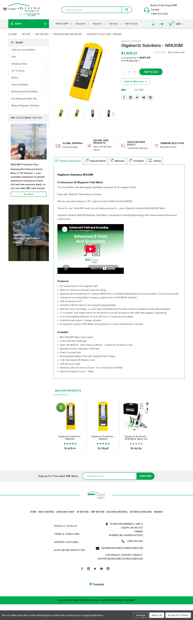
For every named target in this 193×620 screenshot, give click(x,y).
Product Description (70, 160)
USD (178, 24)
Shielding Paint (65, 512)
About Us (98, 23)
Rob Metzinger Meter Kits (24, 98)
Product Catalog (65, 526)
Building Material (117, 512)
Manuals (119, 160)
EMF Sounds (131, 23)
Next (112, 114)
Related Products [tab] (68, 390)
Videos (157, 160)
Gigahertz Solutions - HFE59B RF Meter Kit (136, 437)
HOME (33, 512)
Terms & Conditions (67, 534)
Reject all (157, 615)
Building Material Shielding (24, 91)
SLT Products (18, 70)
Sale (13, 56)
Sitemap (130, 600)
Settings (141, 615)
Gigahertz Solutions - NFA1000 (70, 437)
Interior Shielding (19, 84)
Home (14, 34)
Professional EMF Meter (68, 34)
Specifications (98, 160)
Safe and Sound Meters (23, 49)
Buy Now (28, 194)
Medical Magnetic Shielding (25, 105)
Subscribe (145, 476)
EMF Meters (42, 34)
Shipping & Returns (66, 542)
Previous (56, 114)
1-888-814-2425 (135, 541)
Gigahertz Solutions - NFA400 (103, 437)
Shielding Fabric (19, 63)
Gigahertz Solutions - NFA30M (104, 34)
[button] (136, 59)
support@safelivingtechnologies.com (120, 558)
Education (81, 23)
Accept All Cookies (178, 615)
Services (114, 23)
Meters (26, 34)
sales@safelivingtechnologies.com (122, 548)
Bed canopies (46, 512)
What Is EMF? (62, 23)
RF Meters (83, 512)
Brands (158, 512)
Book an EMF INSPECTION (69, 550)
